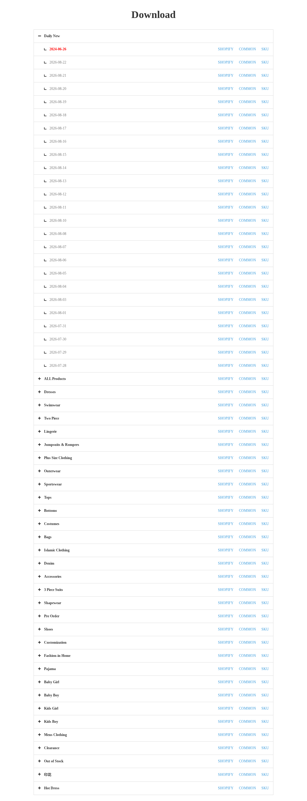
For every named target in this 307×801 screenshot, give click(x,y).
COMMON (247, 49)
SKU (265, 49)
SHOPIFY (226, 49)
